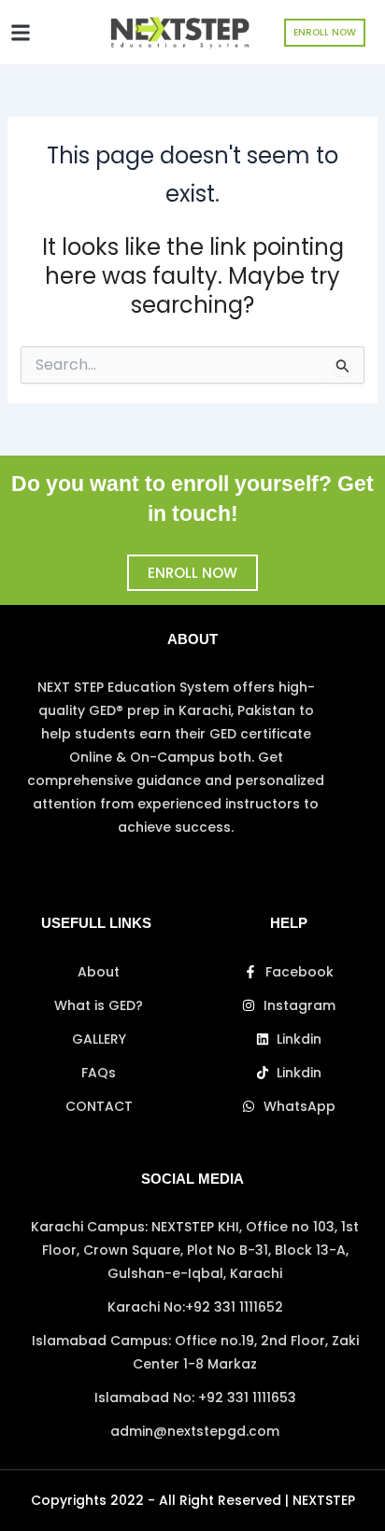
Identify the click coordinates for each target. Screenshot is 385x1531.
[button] (20, 32)
